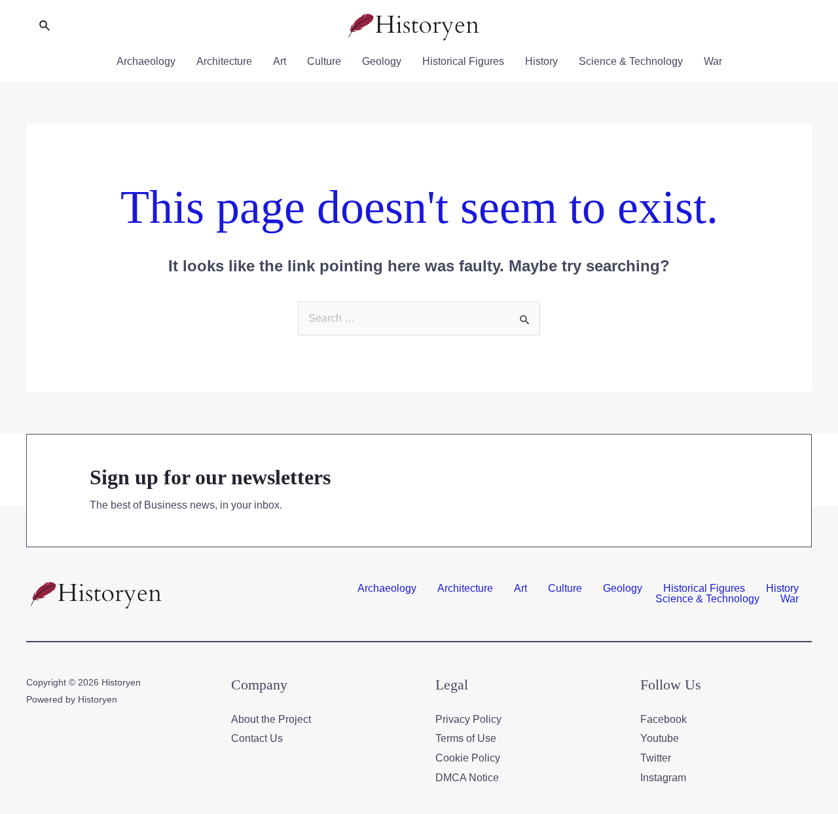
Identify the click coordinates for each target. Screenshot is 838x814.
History (541, 61)
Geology (381, 61)
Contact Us (257, 738)
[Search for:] (419, 318)
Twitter (655, 758)
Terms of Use (465, 738)
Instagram (663, 777)
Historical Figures (463, 61)
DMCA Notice (467, 777)
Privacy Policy (468, 719)
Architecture (224, 61)
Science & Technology (631, 61)
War (713, 61)
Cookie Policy (467, 758)
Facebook (663, 719)
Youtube (659, 738)
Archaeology (146, 61)
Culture (324, 61)
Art (279, 61)
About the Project (271, 719)
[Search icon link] (45, 26)
